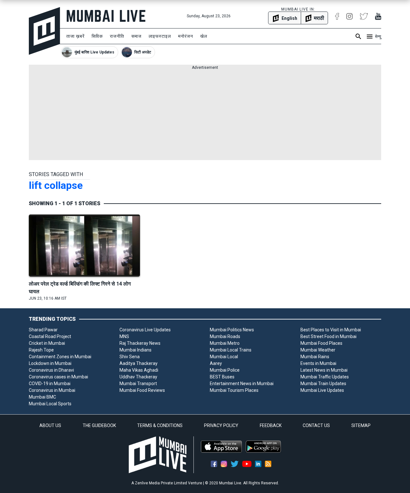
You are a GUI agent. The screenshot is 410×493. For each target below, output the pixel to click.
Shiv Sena (129, 356)
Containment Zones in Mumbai (60, 356)
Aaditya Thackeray (138, 363)
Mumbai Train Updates (323, 383)
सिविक (97, 36)
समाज (136, 36)
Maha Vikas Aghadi (138, 370)
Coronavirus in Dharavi (51, 370)
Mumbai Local (224, 356)
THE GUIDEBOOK (99, 425)
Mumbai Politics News (232, 329)
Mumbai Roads (225, 336)
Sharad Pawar (43, 329)
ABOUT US (50, 425)
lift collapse (56, 185)
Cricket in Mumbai (47, 343)
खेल (203, 36)
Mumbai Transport (138, 383)
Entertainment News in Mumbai (242, 383)
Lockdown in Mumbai (50, 363)
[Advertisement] (205, 115)
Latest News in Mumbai (324, 370)
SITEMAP (361, 425)
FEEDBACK (271, 425)
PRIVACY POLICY (221, 425)
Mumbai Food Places (321, 343)
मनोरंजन (185, 36)
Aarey (216, 363)
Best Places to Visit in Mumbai (330, 329)
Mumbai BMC (42, 397)
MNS (124, 336)
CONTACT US (316, 425)
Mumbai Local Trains (230, 349)
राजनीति (117, 36)
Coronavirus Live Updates (145, 329)
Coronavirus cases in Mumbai (58, 376)
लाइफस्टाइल (160, 36)
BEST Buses (222, 376)
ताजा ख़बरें (75, 36)
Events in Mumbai (318, 363)
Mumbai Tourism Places (234, 390)
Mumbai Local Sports (50, 403)
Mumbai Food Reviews (142, 390)
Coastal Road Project (50, 336)
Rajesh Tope (41, 349)
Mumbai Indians (135, 349)
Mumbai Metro (225, 343)
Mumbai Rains (314, 356)
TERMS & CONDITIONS (160, 425)
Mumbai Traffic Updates (324, 376)
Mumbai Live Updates (322, 390)
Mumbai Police (225, 370)
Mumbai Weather (317, 349)
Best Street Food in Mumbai (328, 336)
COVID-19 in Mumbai (49, 383)
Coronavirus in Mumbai (52, 390)
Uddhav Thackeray (138, 376)
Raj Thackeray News (139, 343)
